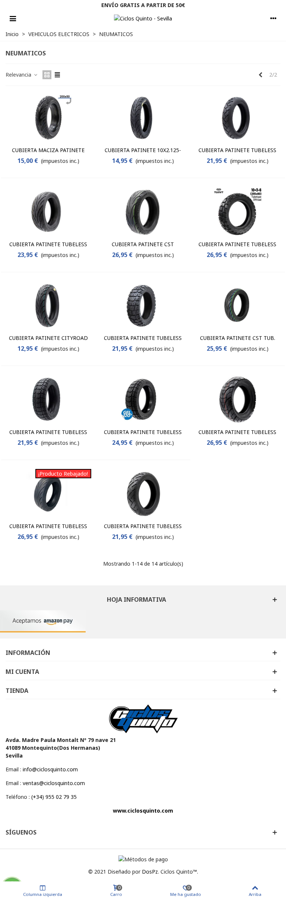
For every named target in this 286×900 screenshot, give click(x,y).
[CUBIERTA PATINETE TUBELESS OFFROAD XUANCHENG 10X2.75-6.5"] (143, 306)
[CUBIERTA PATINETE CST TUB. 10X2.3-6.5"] (237, 306)
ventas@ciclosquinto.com (54, 783)
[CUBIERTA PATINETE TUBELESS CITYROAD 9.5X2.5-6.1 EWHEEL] (48, 212)
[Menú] (13, 18)
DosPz (150, 871)
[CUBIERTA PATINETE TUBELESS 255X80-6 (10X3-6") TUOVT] (237, 212)
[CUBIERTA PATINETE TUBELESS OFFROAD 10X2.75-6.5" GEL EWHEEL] (143, 399)
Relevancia (19, 74)
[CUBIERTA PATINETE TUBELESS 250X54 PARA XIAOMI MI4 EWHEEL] (237, 118)
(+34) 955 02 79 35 (54, 796)
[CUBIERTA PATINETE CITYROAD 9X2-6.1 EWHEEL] (48, 306)
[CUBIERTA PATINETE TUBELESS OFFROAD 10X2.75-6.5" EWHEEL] (48, 399)
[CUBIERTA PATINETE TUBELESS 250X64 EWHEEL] (143, 493)
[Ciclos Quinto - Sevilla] (143, 18)
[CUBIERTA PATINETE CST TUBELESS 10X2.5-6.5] (143, 212)
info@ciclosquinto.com (50, 769)
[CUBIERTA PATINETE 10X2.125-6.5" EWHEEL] (143, 118)
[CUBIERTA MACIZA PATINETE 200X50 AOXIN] (48, 118)
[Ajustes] (273, 18)
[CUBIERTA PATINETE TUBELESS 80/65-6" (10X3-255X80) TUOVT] (237, 399)
